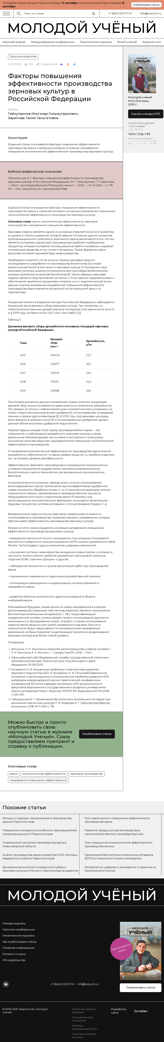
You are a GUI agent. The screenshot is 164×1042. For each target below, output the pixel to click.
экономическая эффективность (44, 773)
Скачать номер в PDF (145, 113)
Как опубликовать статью (20, 941)
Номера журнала (14, 923)
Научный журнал (14, 42)
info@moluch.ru (150, 13)
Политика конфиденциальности (84, 1027)
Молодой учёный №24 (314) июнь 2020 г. (140, 101)
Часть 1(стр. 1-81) (139, 134)
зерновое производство (86, 773)
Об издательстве (14, 960)
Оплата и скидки (14, 954)
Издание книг (151, 42)
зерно (14, 773)
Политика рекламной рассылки (84, 1036)
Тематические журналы (96, 42)
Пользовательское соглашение (82, 1019)
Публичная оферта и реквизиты (84, 1011)
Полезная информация (18, 947)
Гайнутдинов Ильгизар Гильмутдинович (43, 114)
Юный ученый (127, 42)
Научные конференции (19, 929)
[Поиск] (93, 13)
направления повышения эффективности (38, 780)
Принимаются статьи (121, 948)
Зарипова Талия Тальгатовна (33, 118)
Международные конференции (53, 42)
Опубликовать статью (146, 4)
